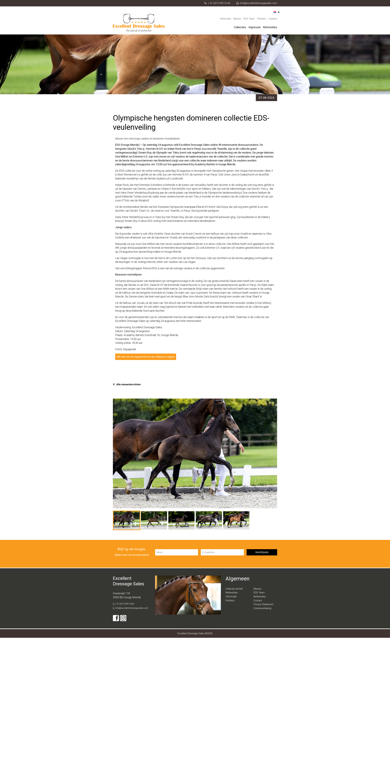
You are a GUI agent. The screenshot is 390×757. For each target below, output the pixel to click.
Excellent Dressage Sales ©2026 (195, 633)
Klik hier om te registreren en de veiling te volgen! (146, 356)
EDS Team (249, 18)
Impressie (254, 27)
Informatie (225, 18)
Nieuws (237, 18)
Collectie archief (234, 588)
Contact (273, 18)
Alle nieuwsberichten (128, 384)
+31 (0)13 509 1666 (124, 604)
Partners (261, 18)
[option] (195, 453)
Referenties (270, 27)
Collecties (240, 27)
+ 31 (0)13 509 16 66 (219, 3)
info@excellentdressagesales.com (258, 3)
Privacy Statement (263, 604)
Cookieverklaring (262, 608)
